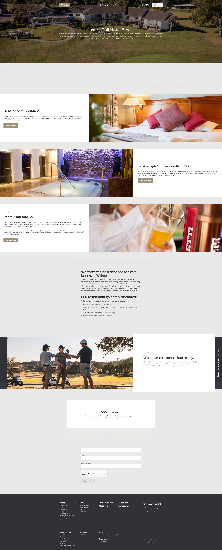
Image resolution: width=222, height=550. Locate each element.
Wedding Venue (65, 514)
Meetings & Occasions (67, 516)
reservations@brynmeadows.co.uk (108, 535)
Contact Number (86, 463)
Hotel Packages (84, 505)
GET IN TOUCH (87, 481)
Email (83, 455)
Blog (61, 520)
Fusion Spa (63, 505)
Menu (66, 5)
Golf (61, 507)
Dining (62, 512)
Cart (81, 509)
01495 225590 (102, 541)
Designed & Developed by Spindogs (151, 541)
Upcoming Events (65, 518)
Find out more (11, 126)
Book (159, 5)
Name (83, 447)
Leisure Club (64, 509)
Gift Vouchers (84, 507)
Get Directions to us (85, 535)
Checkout (83, 512)
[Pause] (219, 47)
